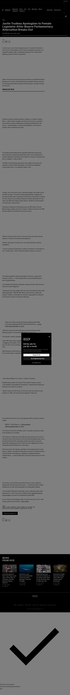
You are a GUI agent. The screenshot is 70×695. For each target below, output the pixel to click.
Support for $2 (36, 355)
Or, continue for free (36, 362)
